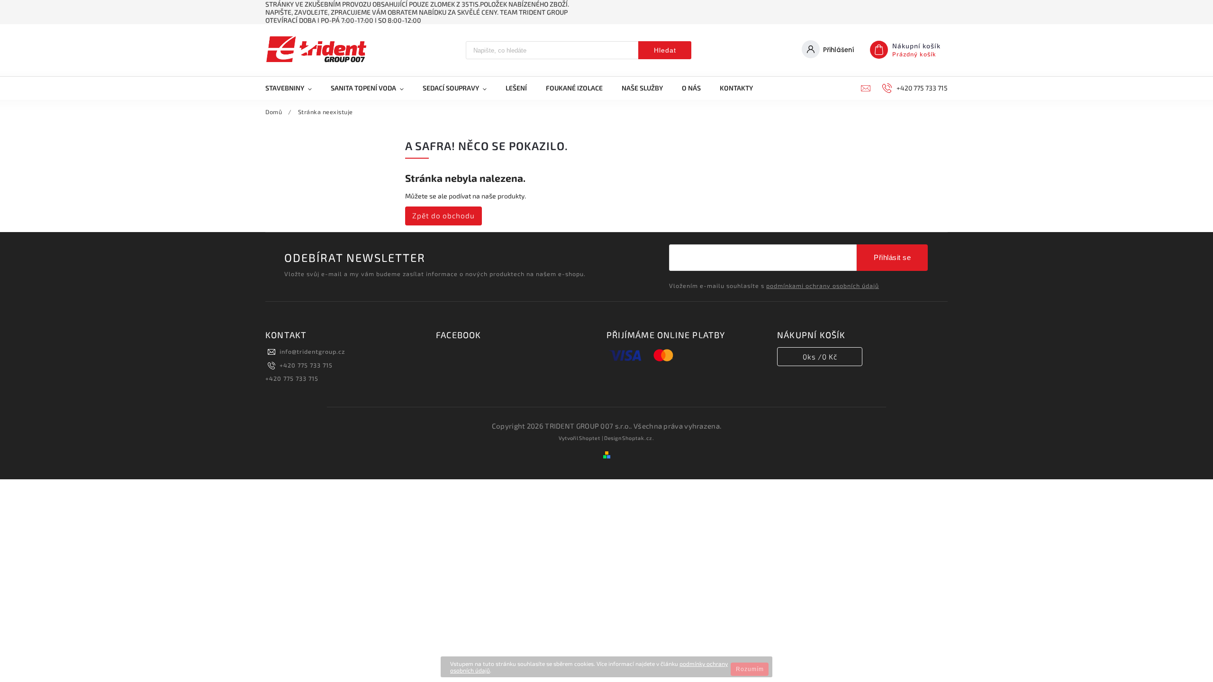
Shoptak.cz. (638, 438)
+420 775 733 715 (306, 365)
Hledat (665, 50)
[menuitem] (293, 88)
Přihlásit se (892, 257)
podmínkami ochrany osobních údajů (822, 285)
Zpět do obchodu (443, 215)
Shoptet (589, 438)
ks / (820, 356)
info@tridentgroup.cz (312, 351)
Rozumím (750, 669)
